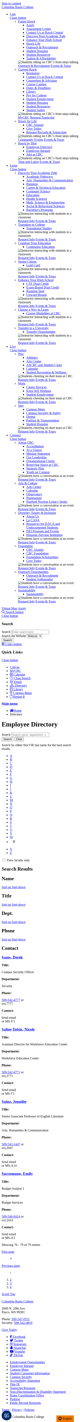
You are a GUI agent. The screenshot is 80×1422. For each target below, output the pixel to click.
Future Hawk (26, 21)
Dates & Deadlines (38, 88)
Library (31, 91)
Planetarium (34, 498)
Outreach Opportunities (33, 572)
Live (13, 346)
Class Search (22, 678)
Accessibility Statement (25, 1380)
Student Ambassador (39, 579)
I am (13, 14)
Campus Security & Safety (43, 413)
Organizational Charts (40, 461)
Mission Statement (38, 453)
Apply (30, 25)
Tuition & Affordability (41, 58)
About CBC (26, 442)
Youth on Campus (38, 472)
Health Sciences (36, 199)
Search (6, 632)
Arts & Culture (27, 483)
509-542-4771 (11, 1072)
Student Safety (35, 110)
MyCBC (23, 117)
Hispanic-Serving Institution (44, 535)
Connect (15, 435)
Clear (19, 739)
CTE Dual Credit (37, 283)
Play (21, 354)
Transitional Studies (39, 228)
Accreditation (35, 446)
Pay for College (36, 95)
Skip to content (11, 3)
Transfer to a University (33, 328)
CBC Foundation (37, 553)
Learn (13, 165)
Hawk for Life (27, 121)
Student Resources (38, 54)
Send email (9, 1017)
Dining (30, 416)
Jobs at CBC (34, 154)
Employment (27, 1362)
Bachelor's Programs (39, 210)
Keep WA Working (38, 391)
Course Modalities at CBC (43, 313)
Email (18, 682)
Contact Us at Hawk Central (44, 32)
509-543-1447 (11, 1144)
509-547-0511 (20, 1319)
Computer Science (38, 191)
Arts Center (33, 361)
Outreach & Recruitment (42, 47)
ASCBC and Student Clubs (44, 365)
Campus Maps (35, 409)
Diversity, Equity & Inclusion (37, 512)
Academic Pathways (39, 176)
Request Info (26, 221)
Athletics (32, 357)
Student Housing (37, 51)
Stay (21, 405)
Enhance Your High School (44, 40)
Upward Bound (36, 295)
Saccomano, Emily (17, 1173)
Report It (19, 696)
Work (21, 383)
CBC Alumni (34, 125)
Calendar (32, 368)
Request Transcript (42, 117)
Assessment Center (38, 29)
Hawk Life (33, 43)
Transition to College (31, 224)
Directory (21, 685)
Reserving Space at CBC (42, 464)
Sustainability (26, 590)
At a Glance (34, 450)
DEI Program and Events (42, 531)
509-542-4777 (11, 1000)
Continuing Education (40, 247)
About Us (32, 516)
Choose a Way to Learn (33, 309)
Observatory (34, 494)
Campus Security (21, 1377)
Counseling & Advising (41, 80)
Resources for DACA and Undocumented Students (43, 525)
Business (32, 184)
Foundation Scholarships (42, 557)
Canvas (14, 667)
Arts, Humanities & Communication (49, 180)
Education (32, 195)
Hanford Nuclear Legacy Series (46, 501)
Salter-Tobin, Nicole (18, 1029)
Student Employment (40, 99)
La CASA (33, 520)
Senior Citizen (27, 261)
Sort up (7, 887)
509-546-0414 (11, 1216)
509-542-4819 (23, 1323)
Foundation (25, 546)
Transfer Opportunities (40, 331)
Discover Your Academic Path (45, 36)
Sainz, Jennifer (14, 1101)
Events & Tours (61, 66)
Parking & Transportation (42, 420)
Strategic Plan (35, 468)
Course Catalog (36, 84)
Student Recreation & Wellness (46, 372)
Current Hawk (27, 69)
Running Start (35, 291)
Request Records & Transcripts (46, 132)
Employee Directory (39, 147)
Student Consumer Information (30, 1373)
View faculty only (18, 860)
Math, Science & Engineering (45, 202)
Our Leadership (36, 457)
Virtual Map (9, 608)
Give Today (34, 128)
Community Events (30, 139)
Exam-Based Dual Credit (42, 287)
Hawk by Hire (27, 143)
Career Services (36, 387)
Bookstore (33, 73)
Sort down (18, 887)
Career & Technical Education (45, 187)
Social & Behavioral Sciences (45, 206)
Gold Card (33, 265)
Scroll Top (8, 1294)
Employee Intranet (38, 150)
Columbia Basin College (17, 7)
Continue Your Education (34, 243)
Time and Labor (28, 162)
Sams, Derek (12, 957)
